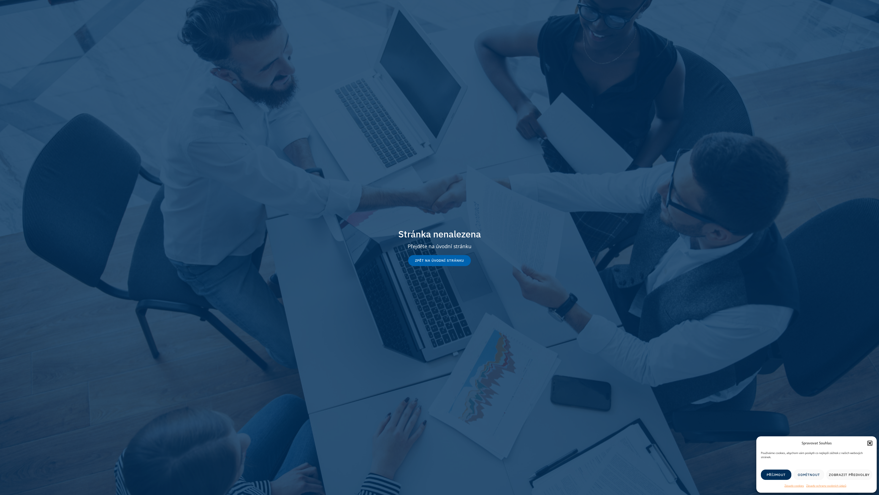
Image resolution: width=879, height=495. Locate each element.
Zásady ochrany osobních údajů (826, 486)
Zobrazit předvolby (849, 475)
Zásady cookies (794, 486)
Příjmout (776, 475)
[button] (870, 443)
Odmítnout (809, 475)
